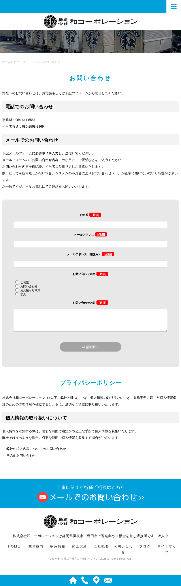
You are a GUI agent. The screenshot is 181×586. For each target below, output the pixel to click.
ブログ (145, 546)
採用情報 (57, 546)
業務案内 (36, 546)
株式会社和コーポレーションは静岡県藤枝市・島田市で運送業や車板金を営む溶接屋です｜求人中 (90, 535)
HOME (14, 546)
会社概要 (101, 546)
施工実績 (79, 546)
